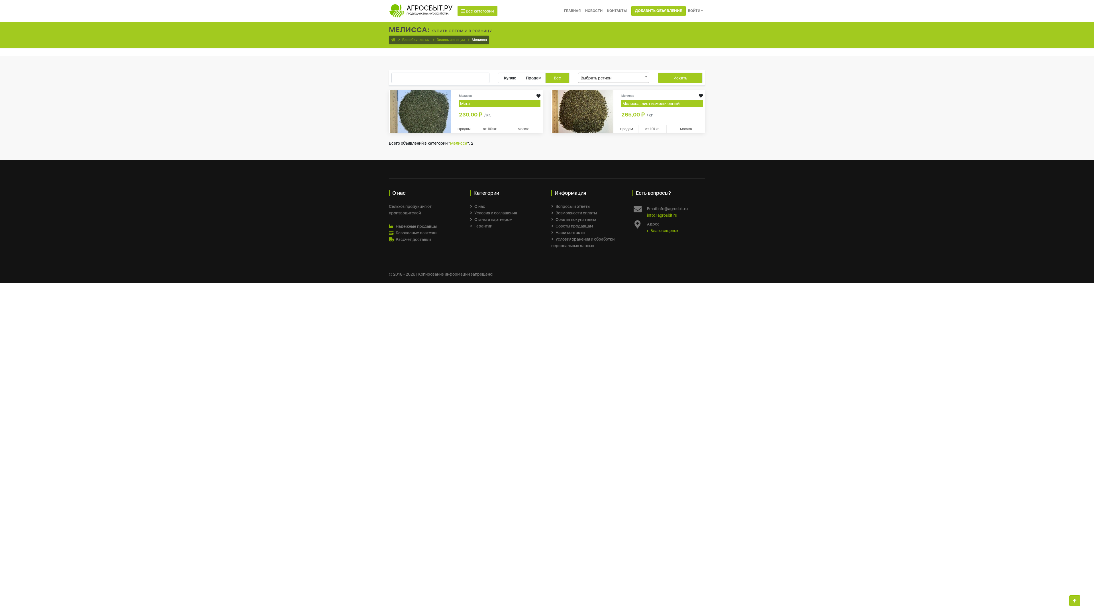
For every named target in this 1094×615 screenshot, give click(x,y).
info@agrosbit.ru (662, 215)
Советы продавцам (574, 226)
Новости (594, 11)
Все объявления (416, 40)
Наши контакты (570, 232)
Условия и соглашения (495, 212)
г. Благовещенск (663, 230)
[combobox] (614, 78)
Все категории (479, 11)
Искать (680, 77)
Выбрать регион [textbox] (596, 77)
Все (557, 77)
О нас (479, 206)
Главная (572, 11)
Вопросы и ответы (573, 206)
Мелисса (458, 143)
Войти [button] (694, 11)
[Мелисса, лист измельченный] (582, 111)
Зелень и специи (451, 40)
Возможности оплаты (576, 212)
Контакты (617, 11)
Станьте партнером (493, 219)
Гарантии (483, 226)
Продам (534, 77)
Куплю (510, 77)
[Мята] (420, 111)
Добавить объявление (658, 11)
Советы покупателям (576, 219)
